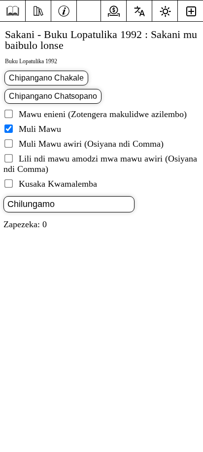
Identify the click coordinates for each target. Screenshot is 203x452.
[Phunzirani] (38, 10)
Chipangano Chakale (46, 78)
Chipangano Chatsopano (53, 96)
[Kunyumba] (12, 11)
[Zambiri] (64, 10)
